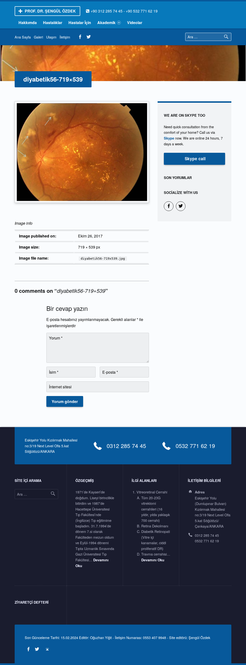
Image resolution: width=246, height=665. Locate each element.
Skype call (195, 158)
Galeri (38, 36)
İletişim (65, 36)
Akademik (106, 22)
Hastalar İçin (79, 22)
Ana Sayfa (23, 36)
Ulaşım (51, 36)
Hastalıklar (52, 22)
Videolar (134, 22)
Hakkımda (27, 22)
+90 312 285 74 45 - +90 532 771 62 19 (122, 11)
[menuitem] (27, 22)
